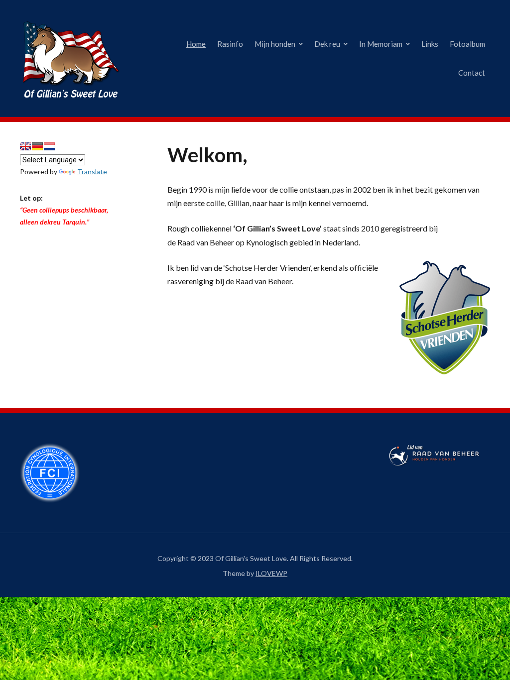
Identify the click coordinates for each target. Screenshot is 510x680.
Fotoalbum (467, 43)
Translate (92, 171)
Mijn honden (275, 43)
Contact (471, 72)
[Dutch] (49, 146)
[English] (25, 146)
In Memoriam (380, 43)
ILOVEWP (271, 573)
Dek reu (327, 43)
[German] (37, 146)
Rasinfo (230, 43)
